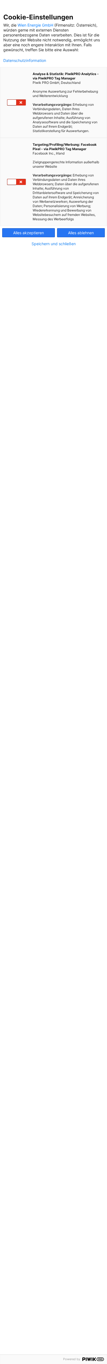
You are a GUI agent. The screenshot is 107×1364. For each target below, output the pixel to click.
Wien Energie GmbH (35, 25)
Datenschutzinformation (24, 60)
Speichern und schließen (54, 244)
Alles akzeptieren (28, 232)
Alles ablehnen (81, 232)
